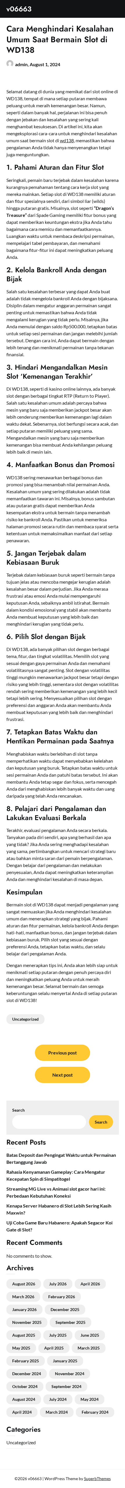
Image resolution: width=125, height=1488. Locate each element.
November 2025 (27, 1322)
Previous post (62, 1052)
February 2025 (25, 1360)
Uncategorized (25, 1019)
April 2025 (54, 1347)
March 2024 (57, 1412)
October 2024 (25, 1386)
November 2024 (69, 1373)
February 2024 (95, 1412)
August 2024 (23, 1399)
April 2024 (22, 1412)
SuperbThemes (97, 1478)
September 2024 (66, 1386)
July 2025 (58, 1335)
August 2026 (23, 1283)
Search (18, 1110)
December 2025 (65, 1309)
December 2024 (26, 1373)
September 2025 (70, 1322)
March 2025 (89, 1347)
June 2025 (90, 1335)
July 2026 (58, 1283)
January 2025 (65, 1360)
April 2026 (90, 1283)
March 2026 (23, 1296)
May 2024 (90, 1399)
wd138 (67, 140)
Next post (62, 1075)
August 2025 (23, 1335)
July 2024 (58, 1399)
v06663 (18, 8)
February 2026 (61, 1296)
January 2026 (24, 1309)
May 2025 (21, 1347)
